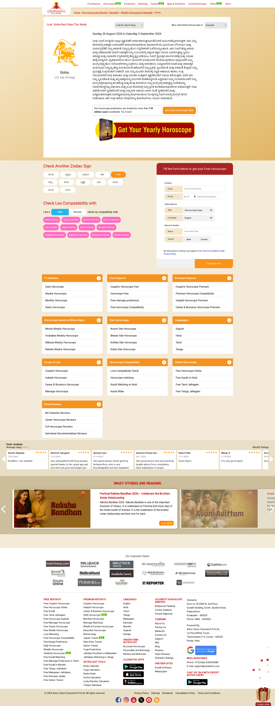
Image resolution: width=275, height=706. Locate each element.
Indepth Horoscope (56, 377)
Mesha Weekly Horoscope (60, 328)
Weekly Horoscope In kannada (136, 12)
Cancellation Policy (185, 693)
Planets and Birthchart (134, 654)
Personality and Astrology (136, 650)
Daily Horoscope (54, 286)
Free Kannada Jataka (54, 676)
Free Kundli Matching (54, 657)
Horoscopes (109, 4)
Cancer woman (111, 219)
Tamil (179, 342)
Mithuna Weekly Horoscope (60, 342)
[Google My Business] (202, 655)
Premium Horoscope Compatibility (195, 293)
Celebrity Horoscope (54, 653)
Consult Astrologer (197, 4)
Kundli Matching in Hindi (123, 384)
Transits (155, 4)
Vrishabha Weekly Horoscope (61, 335)
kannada (113, 12)
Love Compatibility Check (124, 370)
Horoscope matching (122, 377)
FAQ (157, 642)
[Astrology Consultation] (198, 686)
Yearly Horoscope (55, 307)
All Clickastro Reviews (57, 412)
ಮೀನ (67, 189)
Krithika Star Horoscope (123, 342)
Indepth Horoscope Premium (192, 300)
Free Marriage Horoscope (57, 622)
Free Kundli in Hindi (186, 377)
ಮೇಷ (51, 174)
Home (77, 12)
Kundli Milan (117, 391)
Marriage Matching (93, 622)
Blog (157, 646)
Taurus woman (71, 219)
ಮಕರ (115, 182)
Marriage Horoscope (56, 391)
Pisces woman (121, 235)
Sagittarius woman (54, 235)
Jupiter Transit (91, 638)
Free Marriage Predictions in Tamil (61, 661)
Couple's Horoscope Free (124, 286)
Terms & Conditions (211, 251)
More (228, 4)
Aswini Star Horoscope (123, 328)
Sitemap (155, 693)
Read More (166, 523)
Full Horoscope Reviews (59, 426)
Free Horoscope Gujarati (56, 619)
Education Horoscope (94, 630)
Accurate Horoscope (134, 646)
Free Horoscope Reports (95, 12)
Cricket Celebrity (163, 610)
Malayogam (161, 671)
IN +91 (187, 197)
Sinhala (127, 634)
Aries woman (52, 219)
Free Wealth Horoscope (56, 630)
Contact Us (160, 635)
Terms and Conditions (209, 693)
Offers (213, 4)
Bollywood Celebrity (165, 606)
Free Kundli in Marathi (55, 664)
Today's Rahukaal (92, 685)
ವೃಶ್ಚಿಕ (83, 182)
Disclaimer (167, 693)
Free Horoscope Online (188, 370)
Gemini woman (91, 219)
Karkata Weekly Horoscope (60, 349)
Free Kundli (49, 611)
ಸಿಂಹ (118, 174)
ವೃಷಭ (68, 174)
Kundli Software (163, 667)
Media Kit (160, 631)
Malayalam (128, 619)
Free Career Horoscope (56, 626)
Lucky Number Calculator (96, 681)
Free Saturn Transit (53, 680)
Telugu (179, 349)
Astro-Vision (59, 693)
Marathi (127, 626)
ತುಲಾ (66, 182)
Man (60, 212)
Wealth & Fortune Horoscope (98, 626)
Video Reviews (162, 654)
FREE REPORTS (52, 599)
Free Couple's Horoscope (57, 603)
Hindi (178, 335)
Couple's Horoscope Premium (192, 286)
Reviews (159, 650)
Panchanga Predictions (55, 642)
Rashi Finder (89, 673)
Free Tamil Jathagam (187, 384)
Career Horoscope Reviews (60, 419)
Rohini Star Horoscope (122, 349)
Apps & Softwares (176, 4)
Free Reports (94, 4)
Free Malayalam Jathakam (57, 672)
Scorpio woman (106, 227)
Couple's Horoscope (56, 370)
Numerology (89, 634)
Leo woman (51, 227)
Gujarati (127, 630)
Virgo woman (69, 227)
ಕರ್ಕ (102, 174)
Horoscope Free (119, 293)
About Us (160, 623)
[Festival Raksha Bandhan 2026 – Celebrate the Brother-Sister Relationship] (52, 526)
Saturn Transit (90, 645)
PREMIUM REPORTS (94, 599)
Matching (143, 4)
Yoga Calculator (91, 670)
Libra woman (87, 227)
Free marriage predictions (124, 300)
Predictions (129, 4)
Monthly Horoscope (56, 300)
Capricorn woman (78, 235)
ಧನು (99, 182)
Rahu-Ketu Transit (92, 642)
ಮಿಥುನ (85, 174)
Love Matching (51, 634)
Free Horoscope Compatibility (127, 307)
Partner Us (160, 627)
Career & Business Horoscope (62, 384)
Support (159, 638)
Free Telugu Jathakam (55, 668)
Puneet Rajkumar (164, 613)
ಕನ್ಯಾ (50, 182)
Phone (170, 196)
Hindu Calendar (91, 666)
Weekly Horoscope (56, 293)
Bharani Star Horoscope (123, 335)
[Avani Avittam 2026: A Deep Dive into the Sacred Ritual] (219, 526)
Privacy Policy (170, 254)
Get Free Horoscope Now (179, 110)
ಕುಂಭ (51, 189)
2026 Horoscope (92, 615)
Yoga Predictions (92, 649)
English (180, 328)
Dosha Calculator (92, 677)
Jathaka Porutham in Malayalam (100, 653)
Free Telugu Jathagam (188, 391)
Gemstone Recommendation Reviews (66, 433)
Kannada (127, 622)
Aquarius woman (100, 235)
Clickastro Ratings (164, 658)
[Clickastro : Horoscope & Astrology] (134, 685)
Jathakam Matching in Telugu (98, 657)
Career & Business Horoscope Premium (198, 307)
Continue (211, 263)
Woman (77, 212)
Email (170, 189)
